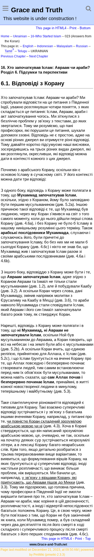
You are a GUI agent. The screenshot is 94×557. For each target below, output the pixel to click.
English (28, 46)
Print (73, 28)
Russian (82, 46)
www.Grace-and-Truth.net (48, 544)
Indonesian (45, 46)
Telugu (22, 51)
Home (5, 36)
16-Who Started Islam (46, 36)
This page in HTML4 (51, 28)
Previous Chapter (13, 56)
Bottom (85, 28)
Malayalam (64, 46)
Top (88, 539)
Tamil (8, 51)
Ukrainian (20, 36)
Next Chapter (38, 56)
